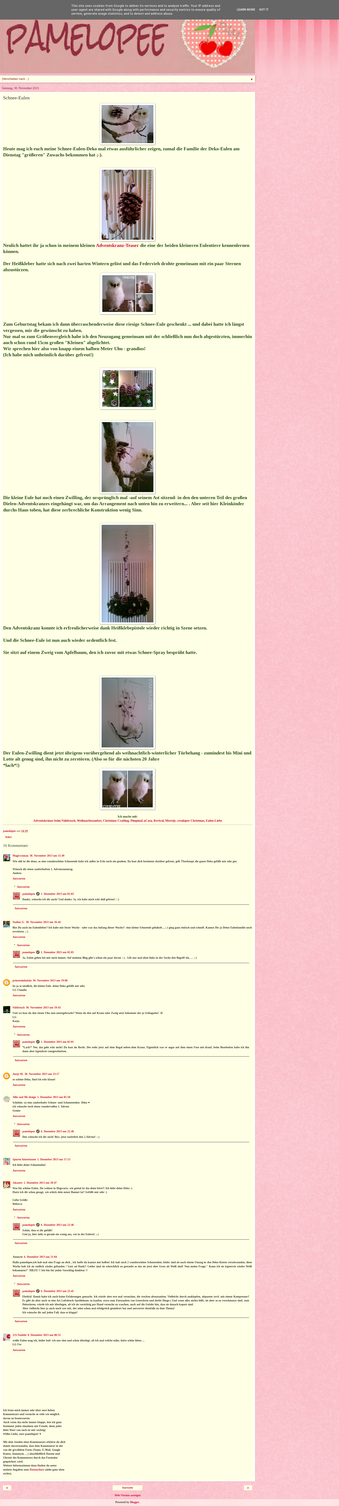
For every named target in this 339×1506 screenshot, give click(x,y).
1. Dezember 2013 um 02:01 (57, 1041)
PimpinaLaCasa (141, 820)
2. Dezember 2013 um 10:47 (40, 1182)
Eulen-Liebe (214, 820)
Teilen (8, 837)
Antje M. (18, 1073)
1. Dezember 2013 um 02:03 (57, 893)
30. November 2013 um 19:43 (43, 1007)
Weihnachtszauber (89, 820)
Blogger (134, 1502)
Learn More (246, 9)
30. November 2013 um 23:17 (42, 1073)
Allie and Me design (24, 1097)
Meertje (170, 820)
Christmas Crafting (116, 820)
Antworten (19, 878)
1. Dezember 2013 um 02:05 (57, 952)
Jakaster (18, 1182)
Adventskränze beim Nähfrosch (54, 820)
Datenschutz (37, 1469)
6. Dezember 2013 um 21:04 (40, 1256)
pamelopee (28, 893)
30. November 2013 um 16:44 (43, 922)
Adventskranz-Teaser (117, 245)
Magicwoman (20, 855)
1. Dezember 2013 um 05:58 (53, 1097)
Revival (159, 820)
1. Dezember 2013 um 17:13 (53, 1159)
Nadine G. (19, 922)
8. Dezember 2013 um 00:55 (44, 1334)
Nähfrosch (19, 1007)
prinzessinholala (22, 980)
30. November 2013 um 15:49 (47, 855)
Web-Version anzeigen (128, 1495)
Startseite (127, 1487)
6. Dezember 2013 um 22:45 (57, 1291)
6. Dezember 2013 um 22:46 (57, 1224)
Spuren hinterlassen (24, 1159)
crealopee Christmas (190, 820)
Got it (264, 9)
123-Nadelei (19, 1334)
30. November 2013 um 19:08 (50, 980)
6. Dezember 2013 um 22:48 (57, 1131)
